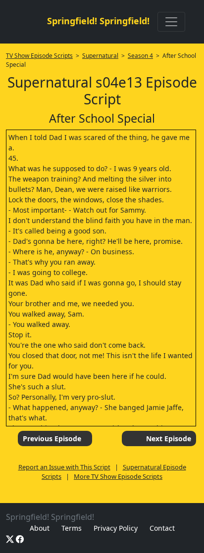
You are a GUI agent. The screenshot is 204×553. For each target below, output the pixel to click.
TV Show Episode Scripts (39, 55)
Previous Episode (52, 438)
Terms (71, 528)
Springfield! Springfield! (98, 21)
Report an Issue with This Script (64, 466)
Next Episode (168, 438)
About (40, 528)
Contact (162, 528)
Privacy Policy (116, 528)
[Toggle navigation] (171, 22)
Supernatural (100, 55)
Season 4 (140, 55)
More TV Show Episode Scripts (118, 476)
